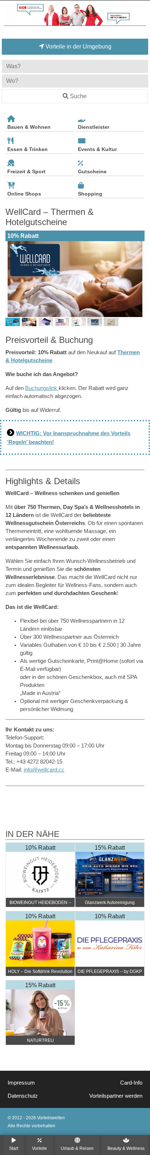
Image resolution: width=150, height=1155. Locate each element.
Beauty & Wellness (126, 1148)
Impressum (21, 1083)
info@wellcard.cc (44, 770)
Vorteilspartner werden (115, 1096)
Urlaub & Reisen (77, 1148)
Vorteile (39, 1148)
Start (13, 1148)
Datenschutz (23, 1096)
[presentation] (12, 279)
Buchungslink (42, 388)
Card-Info (131, 1083)
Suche (78, 96)
